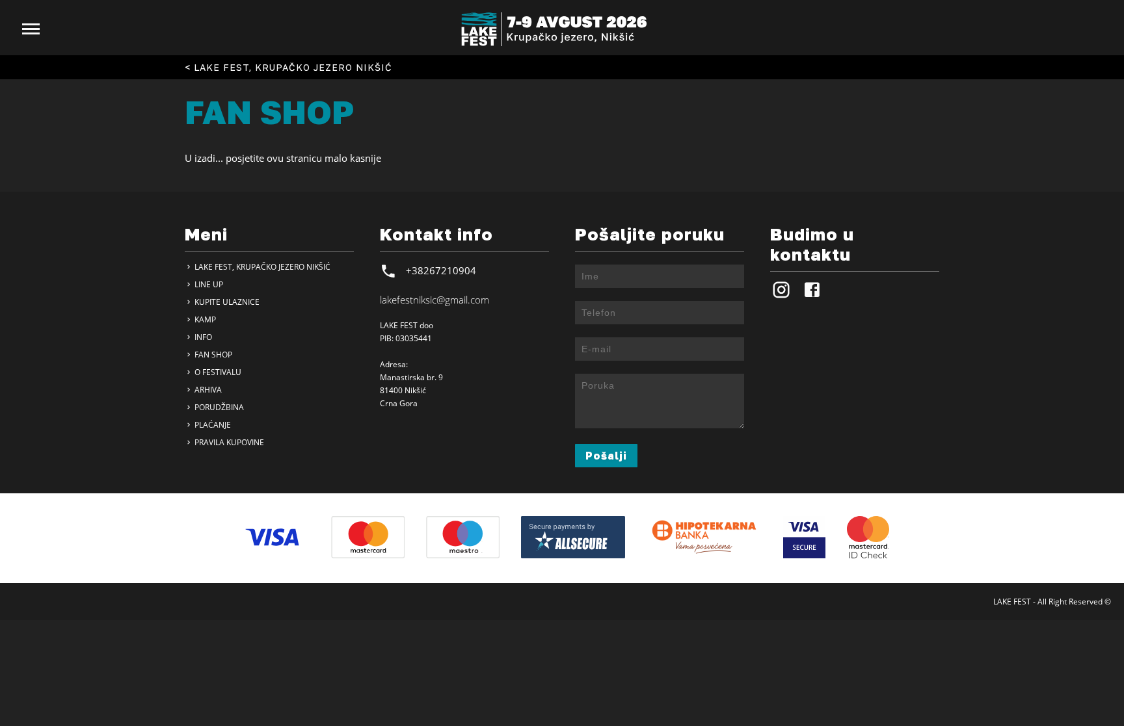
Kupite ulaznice (226, 301)
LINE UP (208, 284)
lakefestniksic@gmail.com (434, 299)
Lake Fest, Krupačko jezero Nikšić (261, 266)
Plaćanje (212, 424)
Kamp (204, 319)
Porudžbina (218, 407)
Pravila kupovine (228, 442)
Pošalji (606, 455)
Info (202, 337)
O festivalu (217, 372)
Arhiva (207, 389)
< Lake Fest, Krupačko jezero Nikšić (288, 67)
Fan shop (212, 354)
